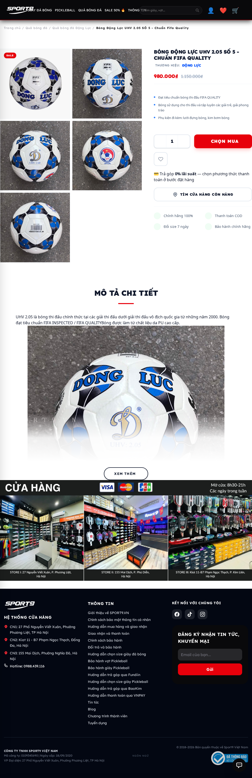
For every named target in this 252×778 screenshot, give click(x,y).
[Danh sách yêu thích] (161, 159)
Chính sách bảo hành (105, 640)
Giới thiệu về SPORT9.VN (108, 613)
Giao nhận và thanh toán (108, 633)
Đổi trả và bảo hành (104, 647)
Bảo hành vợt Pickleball (107, 661)
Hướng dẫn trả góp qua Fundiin (114, 675)
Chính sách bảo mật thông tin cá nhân (119, 619)
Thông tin (137, 10)
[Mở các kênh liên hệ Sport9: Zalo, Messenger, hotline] (239, 765)
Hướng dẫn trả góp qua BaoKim (115, 688)
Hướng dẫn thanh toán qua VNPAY (116, 695)
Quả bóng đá (90, 10)
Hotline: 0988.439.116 (27, 666)
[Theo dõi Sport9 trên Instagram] (202, 614)
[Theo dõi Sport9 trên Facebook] (177, 614)
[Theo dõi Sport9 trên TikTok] (190, 614)
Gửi (209, 669)
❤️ (223, 10)
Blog (92, 709)
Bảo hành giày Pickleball (108, 668)
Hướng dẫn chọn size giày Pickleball (118, 681)
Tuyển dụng (97, 723)
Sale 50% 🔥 (115, 10)
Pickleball (65, 10)
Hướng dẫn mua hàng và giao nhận (117, 626)
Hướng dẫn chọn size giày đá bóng (117, 654)
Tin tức (93, 702)
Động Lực (191, 65)
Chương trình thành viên (107, 716)
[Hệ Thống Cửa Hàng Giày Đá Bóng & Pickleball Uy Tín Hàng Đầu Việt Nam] (20, 10)
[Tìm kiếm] (197, 10)
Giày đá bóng (40, 10)
